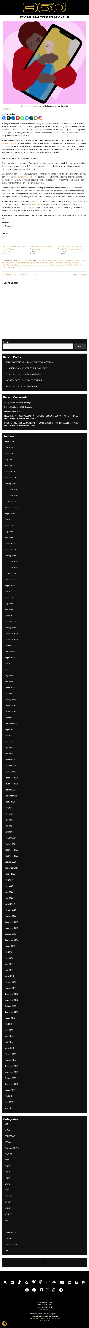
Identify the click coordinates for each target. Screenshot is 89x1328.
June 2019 (9, 958)
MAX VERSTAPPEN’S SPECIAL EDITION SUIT (24, 380)
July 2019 (8, 952)
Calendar (32, 1318)
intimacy (29, 263)
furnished (17, 263)
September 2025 (11, 507)
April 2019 (9, 970)
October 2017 (10, 1078)
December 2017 (11, 1066)
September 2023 (11, 651)
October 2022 (10, 718)
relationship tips (15, 265)
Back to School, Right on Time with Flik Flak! (24, 374)
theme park (35, 204)
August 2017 (10, 1090)
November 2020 (11, 856)
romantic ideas (46, 265)
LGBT (46, 263)
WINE (7, 1250)
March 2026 (10, 471)
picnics (60, 263)
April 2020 (9, 898)
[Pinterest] (18, 118)
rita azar (22, 265)
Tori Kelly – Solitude (77, 275)
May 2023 (9, 676)
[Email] (36, 118)
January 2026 (10, 483)
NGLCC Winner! (26, 407)
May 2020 (9, 892)
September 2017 (11, 1084)
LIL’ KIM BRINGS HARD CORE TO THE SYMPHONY (26, 368)
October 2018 (10, 1006)
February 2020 (10, 910)
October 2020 (10, 862)
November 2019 (11, 928)
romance (29, 265)
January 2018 (10, 1060)
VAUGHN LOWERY (28, 418)
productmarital (74, 263)
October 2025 (10, 501)
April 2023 (9, 682)
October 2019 (10, 934)
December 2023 (11, 633)
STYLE (7, 1220)
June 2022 (9, 742)
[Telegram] (27, 118)
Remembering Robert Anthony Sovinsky (22, 386)
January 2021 (10, 844)
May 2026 (9, 459)
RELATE (8, 1202)
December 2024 (11, 561)
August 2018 (10, 1018)
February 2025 (10, 549)
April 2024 (9, 609)
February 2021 (10, 838)
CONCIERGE (10, 1136)
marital (51, 263)
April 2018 (9, 1042)
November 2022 (11, 712)
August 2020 (10, 874)
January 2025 (10, 555)
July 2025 (9, 519)
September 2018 (11, 1012)
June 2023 (9, 670)
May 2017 (9, 1108)
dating (8, 263)
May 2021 (9, 820)
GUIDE (7, 1166)
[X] (9, 118)
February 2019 (10, 982)
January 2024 (10, 627)
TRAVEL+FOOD (11, 1232)
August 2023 (10, 657)
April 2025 (9, 537)
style (73, 265)
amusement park (68, 260)
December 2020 (11, 850)
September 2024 (11, 579)
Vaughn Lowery (7, 267)
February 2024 (10, 621)
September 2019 (11, 940)
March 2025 (10, 543)
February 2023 (10, 694)
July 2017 (8, 1096)
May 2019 (9, 964)
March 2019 (9, 976)
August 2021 (10, 802)
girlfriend (23, 263)
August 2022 (10, 730)
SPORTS (8, 1214)
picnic (55, 263)
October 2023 (10, 645)
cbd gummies (9, 402)
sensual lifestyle (66, 265)
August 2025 (10, 513)
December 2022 (11, 706)
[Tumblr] (31, 118)
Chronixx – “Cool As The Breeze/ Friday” (20, 275)
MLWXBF (18, 411)
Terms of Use (50, 1318)
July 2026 (9, 447)
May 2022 (9, 748)
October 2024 (10, 573)
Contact (47, 1320)
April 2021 (9, 826)
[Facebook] (4, 118)
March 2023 (10, 688)
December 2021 (11, 778)
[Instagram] (40, 118)
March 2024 (10, 615)
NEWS (7, 1184)
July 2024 (9, 591)
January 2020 (10, 916)
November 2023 (11, 639)
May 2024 (9, 603)
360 (38, 260)
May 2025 (9, 531)
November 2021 (11, 784)
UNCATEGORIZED (34, 106)
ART (6, 1124)
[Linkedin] (13, 118)
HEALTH (8, 1172)
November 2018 (11, 1000)
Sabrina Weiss (56, 265)
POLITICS (9, 1196)
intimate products (9, 143)
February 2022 (10, 766)
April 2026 (9, 465)
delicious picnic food (22, 177)
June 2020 (9, 886)
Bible (37, 1318)
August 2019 (10, 946)
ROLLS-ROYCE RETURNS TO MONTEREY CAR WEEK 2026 (30, 362)
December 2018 (11, 994)
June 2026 (9, 453)
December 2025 (11, 489)
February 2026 (10, 477)
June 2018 (9, 1030)
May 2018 (9, 1036)
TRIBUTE (8, 1238)
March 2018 (9, 1048)
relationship (5, 265)
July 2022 (9, 736)
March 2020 (10, 904)
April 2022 (9, 754)
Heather (7, 411)
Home (23, 106)
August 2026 (10, 441)
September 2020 (12, 868)
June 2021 (9, 814)
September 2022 (11, 724)
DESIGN (8, 1142)
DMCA (42, 1318)
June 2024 (9, 597)
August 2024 (10, 585)
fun (12, 263)
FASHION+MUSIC (12, 1148)
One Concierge (24, 402)
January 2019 (10, 988)
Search (6, 342)
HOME (7, 1178)
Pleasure (66, 263)
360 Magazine (44, 260)
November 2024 (11, 567)
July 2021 (8, 808)
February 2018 (10, 1054)
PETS (7, 1190)
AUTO (7, 1130)
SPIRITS (8, 1208)
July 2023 (9, 663)
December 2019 (11, 922)
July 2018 (8, 1024)
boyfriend (78, 260)
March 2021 (9, 832)
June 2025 (9, 525)
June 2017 (9, 1102)
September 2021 (11, 796)
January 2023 (10, 700)
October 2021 (10, 790)
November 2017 (11, 1072)
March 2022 (10, 760)
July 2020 (9, 880)
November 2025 (11, 495)
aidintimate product (56, 260)
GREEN (7, 1160)
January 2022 (10, 772)
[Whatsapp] (22, 118)
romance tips (37, 265)
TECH (7, 1226)
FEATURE (8, 1154)
